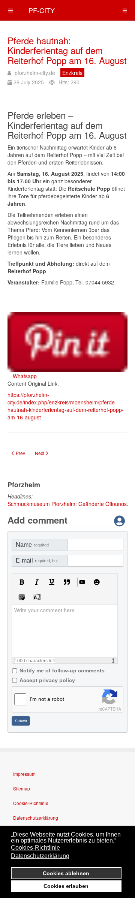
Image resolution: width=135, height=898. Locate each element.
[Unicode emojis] (21, 597)
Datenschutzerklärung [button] (40, 856)
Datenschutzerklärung (35, 817)
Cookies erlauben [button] (66, 886)
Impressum (24, 774)
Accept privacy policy (47, 680)
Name (32, 545)
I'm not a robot (47, 699)
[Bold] (21, 582)
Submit (21, 721)
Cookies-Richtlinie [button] (35, 847)
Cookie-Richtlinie (30, 803)
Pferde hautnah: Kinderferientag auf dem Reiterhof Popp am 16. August (67, 50)
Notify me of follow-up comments (62, 671)
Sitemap (21, 788)
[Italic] (36, 582)
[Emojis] (96, 582)
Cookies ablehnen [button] (66, 873)
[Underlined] (51, 582)
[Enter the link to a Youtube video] (81, 582)
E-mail (42, 560)
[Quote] (66, 582)
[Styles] (36, 597)
